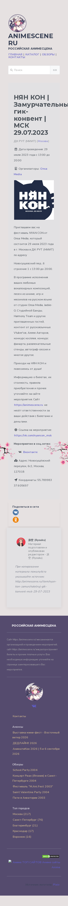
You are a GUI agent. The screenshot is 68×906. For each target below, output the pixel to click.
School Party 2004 (25, 770)
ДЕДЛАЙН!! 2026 (25, 743)
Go (55, 70)
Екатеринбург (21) (25, 825)
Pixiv (56, 885)
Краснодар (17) (23, 831)
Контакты (17, 57)
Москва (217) (22, 814)
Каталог (32, 54)
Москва (43, 141)
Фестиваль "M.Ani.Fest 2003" (33, 786)
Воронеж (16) (22, 837)
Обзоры (48, 54)
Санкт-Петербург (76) (28, 820)
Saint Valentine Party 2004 (31, 792)
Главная (15, 54)
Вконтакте (30, 452)
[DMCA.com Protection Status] (51, 857)
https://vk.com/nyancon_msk (33, 435)
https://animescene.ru (28, 405)
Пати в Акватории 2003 (29, 798)
